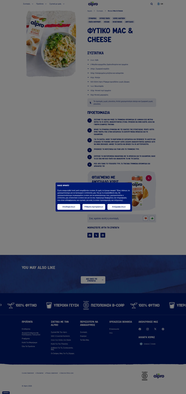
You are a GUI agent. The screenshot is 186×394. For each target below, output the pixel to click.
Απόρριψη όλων (119, 207)
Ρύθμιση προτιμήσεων (93, 207)
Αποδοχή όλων (68, 207)
